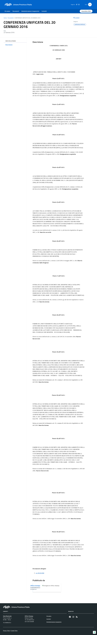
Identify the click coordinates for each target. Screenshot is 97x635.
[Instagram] (73, 617)
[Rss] (76, 617)
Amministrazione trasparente (30, 11)
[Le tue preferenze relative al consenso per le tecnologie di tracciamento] (94, 632)
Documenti (16, 11)
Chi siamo (7, 11)
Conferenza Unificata (79, 24)
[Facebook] (70, 617)
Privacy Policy (6, 631)
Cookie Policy (14, 631)
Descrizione (8, 44)
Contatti (44, 11)
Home (5, 18)
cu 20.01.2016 (40, 573)
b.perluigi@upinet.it (35, 587)
